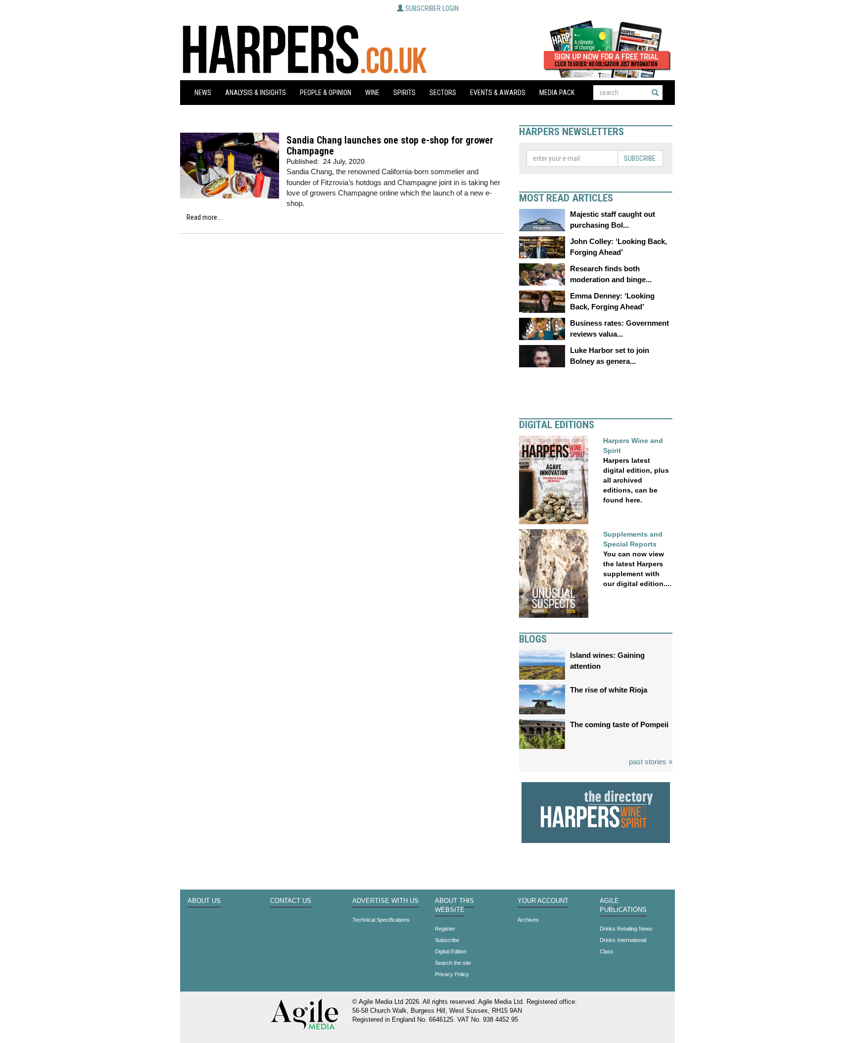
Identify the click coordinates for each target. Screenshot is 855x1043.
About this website (454, 905)
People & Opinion (325, 93)
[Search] (655, 92)
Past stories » (650, 761)
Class (607, 951)
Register (445, 929)
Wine (372, 93)
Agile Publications (623, 905)
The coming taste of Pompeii (619, 724)
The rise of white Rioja (608, 690)
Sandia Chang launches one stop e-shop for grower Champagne (389, 146)
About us (204, 900)
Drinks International (623, 940)
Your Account (543, 900)
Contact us (290, 900)
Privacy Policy (452, 974)
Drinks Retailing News (626, 929)
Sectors (442, 93)
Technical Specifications (381, 920)
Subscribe (640, 158)
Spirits (404, 93)
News (202, 93)
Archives (528, 920)
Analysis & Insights (255, 93)
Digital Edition (451, 951)
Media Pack (556, 93)
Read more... (204, 217)
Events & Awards (497, 93)
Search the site (453, 963)
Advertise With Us (385, 900)
